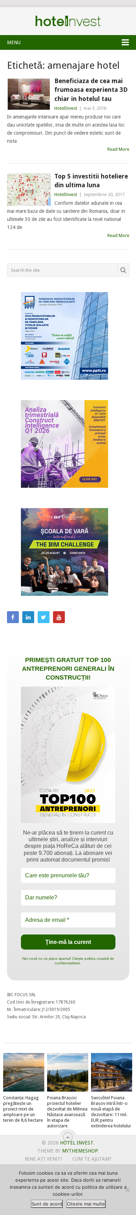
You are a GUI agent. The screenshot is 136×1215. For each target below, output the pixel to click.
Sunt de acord (46, 1204)
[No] (127, 1189)
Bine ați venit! (43, 1159)
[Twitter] (44, 617)
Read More (118, 149)
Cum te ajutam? (92, 1159)
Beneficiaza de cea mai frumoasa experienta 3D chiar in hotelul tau (91, 89)
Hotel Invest (68, 21)
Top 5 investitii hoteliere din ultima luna (91, 181)
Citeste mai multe (86, 1204)
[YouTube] (59, 617)
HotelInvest (65, 108)
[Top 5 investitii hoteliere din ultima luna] (29, 189)
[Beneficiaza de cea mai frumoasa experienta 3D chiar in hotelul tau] (29, 94)
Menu (14, 42)
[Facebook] (13, 617)
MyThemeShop (80, 1151)
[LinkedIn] (28, 617)
